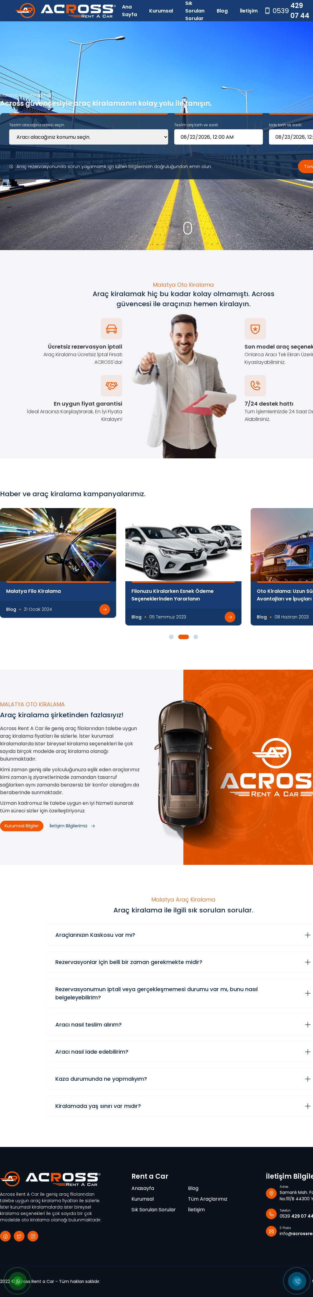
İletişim (249, 10)
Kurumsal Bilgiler (22, 826)
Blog (222, 10)
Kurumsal (161, 10)
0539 (291, 10)
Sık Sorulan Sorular (194, 10)
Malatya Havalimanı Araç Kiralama (175, 591)
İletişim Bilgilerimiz (68, 826)
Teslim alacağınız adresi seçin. (37, 124)
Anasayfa (142, 1188)
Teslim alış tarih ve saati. (196, 124)
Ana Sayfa (129, 10)
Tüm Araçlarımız (207, 1198)
